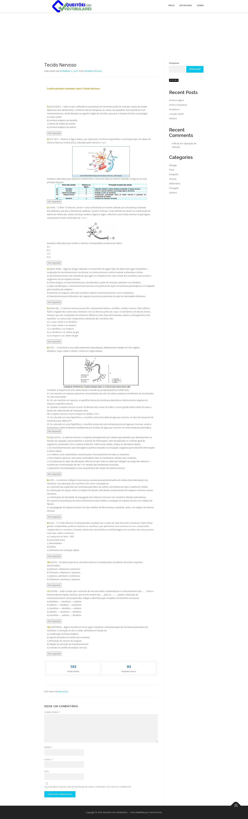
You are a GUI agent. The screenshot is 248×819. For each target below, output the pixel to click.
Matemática (174, 183)
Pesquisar (174, 63)
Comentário (52, 712)
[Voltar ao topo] (236, 805)
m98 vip (175, 143)
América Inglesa (176, 100)
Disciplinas (186, 5)
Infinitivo (173, 118)
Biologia (63, 691)
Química (173, 192)
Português (174, 188)
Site (46, 771)
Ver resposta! (54, 133)
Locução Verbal (176, 114)
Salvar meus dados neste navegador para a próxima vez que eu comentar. (88, 787)
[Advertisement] (124, 34)
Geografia (173, 174)
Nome (48, 747)
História (172, 179)
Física (171, 169)
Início (171, 5)
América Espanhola (178, 104)
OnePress (140, 812)
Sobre (200, 5)
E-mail (48, 759)
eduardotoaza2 (93, 71)
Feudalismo (174, 109)
